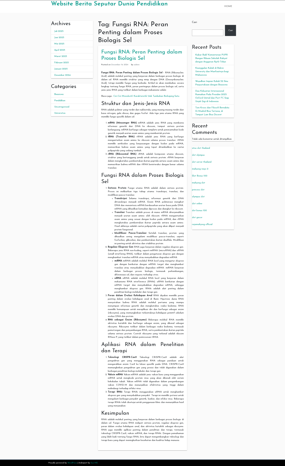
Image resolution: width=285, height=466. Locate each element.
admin (137, 65)
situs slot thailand (201, 148)
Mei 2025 (59, 44)
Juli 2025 (58, 31)
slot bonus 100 (199, 210)
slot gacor (197, 217)
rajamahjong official (202, 224)
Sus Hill (94, 463)
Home (228, 6)
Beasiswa (58, 94)
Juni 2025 (59, 37)
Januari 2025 (61, 69)
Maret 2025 (60, 56)
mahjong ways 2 (200, 169)
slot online (197, 203)
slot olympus (198, 155)
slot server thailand (201, 162)
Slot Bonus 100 (199, 176)
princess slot (198, 190)
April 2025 (59, 50)
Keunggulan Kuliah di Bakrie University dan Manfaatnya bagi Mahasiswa (212, 71)
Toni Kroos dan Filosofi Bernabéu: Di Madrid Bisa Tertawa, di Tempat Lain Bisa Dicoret (212, 111)
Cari (194, 22)
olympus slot (198, 196)
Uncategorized (61, 107)
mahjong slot (198, 183)
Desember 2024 (62, 75)
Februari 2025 (61, 62)
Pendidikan (59, 100)
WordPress (72, 463)
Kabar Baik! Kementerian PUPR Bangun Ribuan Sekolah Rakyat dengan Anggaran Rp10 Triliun (211, 58)
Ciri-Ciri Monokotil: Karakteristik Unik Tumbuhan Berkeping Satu (146, 96)
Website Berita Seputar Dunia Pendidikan (109, 4)
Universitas (59, 113)
